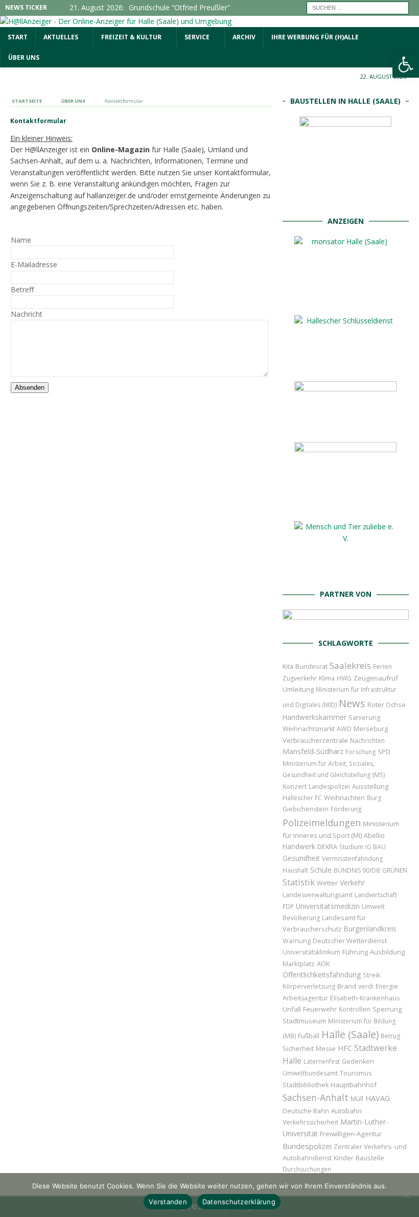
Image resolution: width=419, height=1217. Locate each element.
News (352, 703)
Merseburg (371, 728)
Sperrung (387, 1009)
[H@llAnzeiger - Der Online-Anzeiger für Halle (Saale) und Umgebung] (115, 21)
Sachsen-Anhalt (315, 1097)
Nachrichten (367, 740)
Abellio (374, 835)
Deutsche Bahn (306, 1111)
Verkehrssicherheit (310, 1122)
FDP (288, 906)
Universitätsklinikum (311, 952)
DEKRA (327, 846)
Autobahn (346, 1110)
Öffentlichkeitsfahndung (322, 974)
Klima (327, 678)
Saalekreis (350, 665)
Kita (288, 666)
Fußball (308, 1036)
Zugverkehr (300, 678)
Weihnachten (344, 797)
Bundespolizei (307, 1146)
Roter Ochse (386, 704)
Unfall (292, 1009)
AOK (323, 963)
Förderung (346, 809)
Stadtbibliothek (306, 1085)
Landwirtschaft (376, 895)
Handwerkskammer (314, 717)
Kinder (344, 1157)
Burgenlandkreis (370, 928)
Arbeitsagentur (305, 998)
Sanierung (364, 717)
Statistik (299, 882)
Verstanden (168, 1202)
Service (197, 37)
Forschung (360, 751)
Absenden (29, 387)
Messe (326, 1048)
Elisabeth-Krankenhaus (365, 998)
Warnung (297, 941)
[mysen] (345, 505)
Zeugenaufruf (376, 678)
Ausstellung (370, 786)
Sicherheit (298, 1048)
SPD (384, 751)
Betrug (390, 1036)
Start (18, 37)
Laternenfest (322, 1061)
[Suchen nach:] (358, 7)
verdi (366, 986)
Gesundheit (301, 858)
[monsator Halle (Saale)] (345, 299)
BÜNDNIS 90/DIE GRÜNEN (370, 870)
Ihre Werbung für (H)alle (315, 37)
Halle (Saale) (350, 1034)
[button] (405, 64)
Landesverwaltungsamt (318, 895)
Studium (351, 846)
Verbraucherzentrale (315, 740)
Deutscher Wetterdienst (350, 940)
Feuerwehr (320, 1009)
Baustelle (370, 1158)
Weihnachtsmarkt (309, 728)
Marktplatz (299, 963)
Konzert (295, 786)
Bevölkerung (301, 918)
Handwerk (299, 846)
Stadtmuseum (304, 1020)
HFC (345, 1048)
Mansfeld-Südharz (313, 751)
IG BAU (375, 846)
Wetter (327, 882)
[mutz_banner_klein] (346, 621)
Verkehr (352, 882)
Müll (357, 1098)
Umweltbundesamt (310, 1073)
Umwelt (373, 906)
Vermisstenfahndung (352, 858)
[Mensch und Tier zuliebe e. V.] (345, 572)
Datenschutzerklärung (238, 1202)
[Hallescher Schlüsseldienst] (345, 365)
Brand (346, 986)
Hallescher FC (302, 797)
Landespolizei (329, 786)
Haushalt (295, 870)
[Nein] (406, 1195)
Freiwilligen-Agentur (351, 1133)
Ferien (382, 666)
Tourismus (355, 1073)
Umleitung (298, 689)
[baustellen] (345, 199)
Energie (387, 986)
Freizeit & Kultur (131, 37)
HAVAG (377, 1098)
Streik (371, 975)
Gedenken (358, 1061)
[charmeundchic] (345, 426)
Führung (355, 951)
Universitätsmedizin (328, 906)
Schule (321, 870)
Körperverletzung (309, 986)
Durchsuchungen (307, 1169)
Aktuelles (60, 37)
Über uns (23, 57)
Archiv (243, 37)
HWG (344, 678)
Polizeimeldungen (322, 822)
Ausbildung (387, 951)
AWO (344, 728)
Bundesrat (311, 666)
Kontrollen (354, 1009)
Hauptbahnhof (354, 1084)
